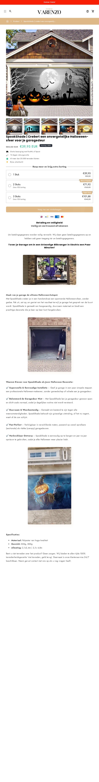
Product (16, 21)
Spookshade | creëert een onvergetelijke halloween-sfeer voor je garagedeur (54, 21)
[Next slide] (90, 126)
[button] (5, 11)
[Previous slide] (8, 126)
